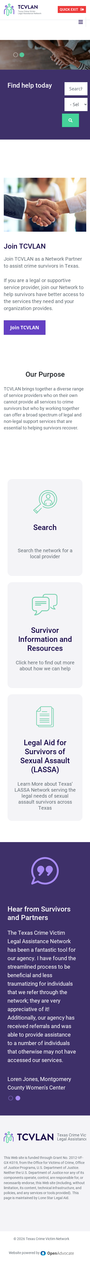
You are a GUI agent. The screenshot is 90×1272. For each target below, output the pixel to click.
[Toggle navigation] (80, 22)
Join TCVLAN (24, 327)
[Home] (23, 9)
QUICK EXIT (69, 9)
